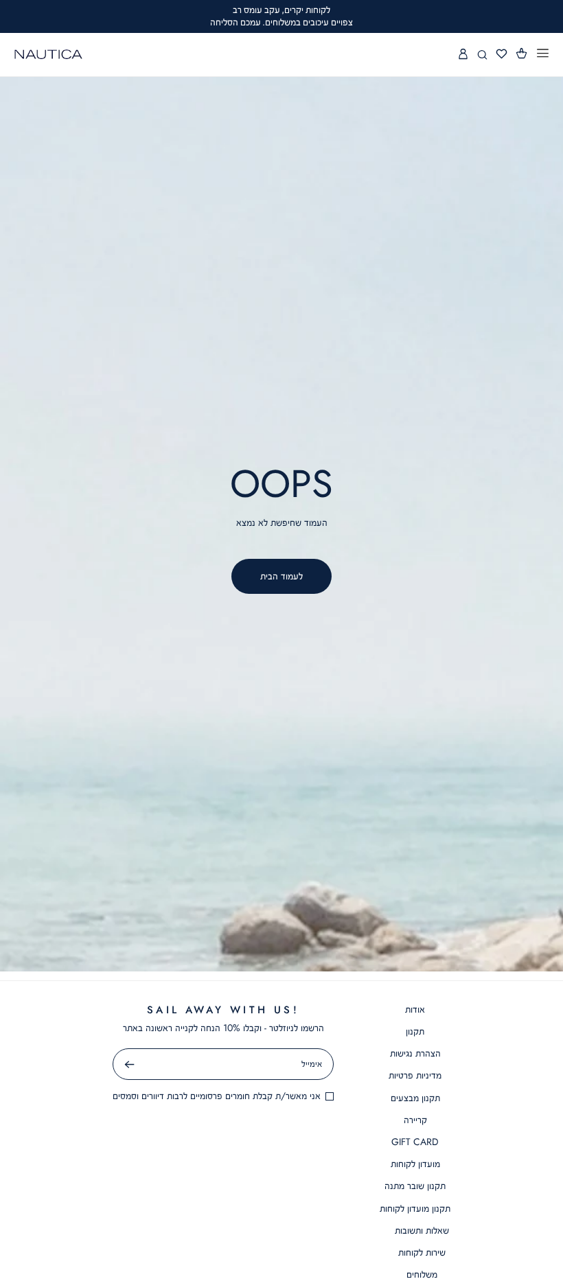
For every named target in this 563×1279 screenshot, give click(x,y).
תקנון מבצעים (415, 1098)
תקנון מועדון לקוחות (415, 1208)
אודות (415, 1009)
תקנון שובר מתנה (415, 1185)
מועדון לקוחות (415, 1164)
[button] (521, 53)
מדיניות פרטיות (415, 1075)
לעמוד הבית (281, 576)
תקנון (415, 1031)
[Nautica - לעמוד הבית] (48, 54)
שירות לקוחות (422, 1252)
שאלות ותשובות (422, 1230)
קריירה (415, 1120)
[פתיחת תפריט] (543, 53)
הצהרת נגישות (415, 1053)
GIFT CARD (415, 1142)
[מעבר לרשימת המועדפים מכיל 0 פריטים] (501, 54)
